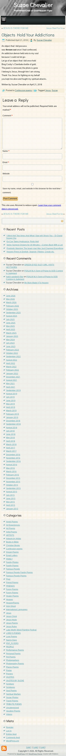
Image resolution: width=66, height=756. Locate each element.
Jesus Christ (11, 616)
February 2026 (12, 306)
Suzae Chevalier (33, 4)
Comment (8, 115)
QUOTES (10, 677)
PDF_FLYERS (12, 643)
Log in (9, 731)
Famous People (13, 569)
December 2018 (13, 421)
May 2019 (10, 404)
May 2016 (10, 468)
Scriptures (10, 687)
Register (9, 727)
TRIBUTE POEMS (14, 704)
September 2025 (13, 312)
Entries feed (11, 734)
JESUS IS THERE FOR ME (16, 28)
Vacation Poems (13, 711)
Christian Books (13, 545)
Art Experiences (13, 525)
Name (6, 151)
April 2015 (10, 505)
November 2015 (13, 481)
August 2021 (11, 380)
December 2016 (13, 454)
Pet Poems (11, 657)
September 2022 (13, 356)
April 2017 (10, 448)
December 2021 (13, 377)
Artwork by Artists (13, 538)
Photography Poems (15, 663)
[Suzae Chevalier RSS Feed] (4, 748)
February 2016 (12, 475)
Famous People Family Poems (19, 572)
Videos (9, 714)
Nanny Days (11, 640)
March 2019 (11, 410)
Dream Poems (12, 552)
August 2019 (11, 393)
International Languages (16, 609)
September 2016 (13, 461)
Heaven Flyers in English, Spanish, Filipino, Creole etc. (30, 251)
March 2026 (11, 302)
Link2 (35, 747)
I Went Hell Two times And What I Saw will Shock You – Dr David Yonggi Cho (34, 237)
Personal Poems (13, 653)
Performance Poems (15, 650)
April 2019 (10, 407)
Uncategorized (12, 707)
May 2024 (10, 339)
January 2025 (12, 336)
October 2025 (12, 309)
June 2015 (10, 498)
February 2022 (12, 370)
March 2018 (11, 444)
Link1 (28, 747)
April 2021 (10, 387)
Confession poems (23, 90)
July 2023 (10, 343)
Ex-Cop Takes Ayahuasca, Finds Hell (23, 241)
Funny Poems (12, 589)
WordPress (21, 754)
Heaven (9, 599)
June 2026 (10, 296)
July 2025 (10, 319)
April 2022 (10, 363)
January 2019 (12, 417)
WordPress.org (12, 741)
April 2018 (10, 441)
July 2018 (10, 431)
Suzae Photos (12, 697)
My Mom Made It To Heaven (36, 282)
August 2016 (11, 464)
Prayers (9, 674)
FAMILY (9, 559)
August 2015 (11, 491)
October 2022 (12, 353)
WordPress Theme (35, 754)
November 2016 (13, 458)
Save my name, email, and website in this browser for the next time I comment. (32, 190)
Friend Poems (12, 582)
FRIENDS (10, 586)
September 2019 (13, 390)
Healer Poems (12, 596)
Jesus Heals (11, 619)
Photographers (12, 660)
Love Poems (11, 636)
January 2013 (12, 508)
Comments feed (13, 737)
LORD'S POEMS (13, 633)
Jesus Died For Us (54, 28)
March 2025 (11, 333)
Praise (9, 670)
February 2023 (12, 350)
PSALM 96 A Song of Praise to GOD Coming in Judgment (34, 272)
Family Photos (12, 562)
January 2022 (12, 373)
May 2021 (10, 383)
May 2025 (10, 326)
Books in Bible (12, 542)
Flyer (8, 579)
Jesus (48, 90)
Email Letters (11, 555)
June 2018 (10, 434)
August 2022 (11, 360)
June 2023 (10, 346)
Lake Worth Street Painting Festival (21, 630)
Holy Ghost (11, 606)
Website (6, 173)
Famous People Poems (16, 576)
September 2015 (13, 488)
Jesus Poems (12, 623)
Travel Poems (12, 701)
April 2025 (10, 329)
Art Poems (10, 528)
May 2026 (10, 299)
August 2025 (11, 316)
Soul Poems (11, 690)
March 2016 (11, 471)
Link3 (42, 747)
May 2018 (10, 437)
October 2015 (12, 485)
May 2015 (10, 502)
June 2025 (10, 323)
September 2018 (13, 424)
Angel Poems (12, 522)
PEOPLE (10, 646)
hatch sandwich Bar (14, 276)
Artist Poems (11, 532)
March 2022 (11, 366)
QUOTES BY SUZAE (15, 680)
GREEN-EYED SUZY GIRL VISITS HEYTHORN (30, 266)
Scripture (10, 684)
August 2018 (11, 427)
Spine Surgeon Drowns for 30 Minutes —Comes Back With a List (35, 245)
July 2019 (10, 397)
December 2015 (13, 478)
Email (6, 162)
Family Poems (12, 565)
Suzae (55, 90)
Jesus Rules (11, 626)
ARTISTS (10, 535)
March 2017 (11, 451)
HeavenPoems (12, 603)
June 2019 (10, 400)
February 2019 (12, 414)
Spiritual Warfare (13, 694)
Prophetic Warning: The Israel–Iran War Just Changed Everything (35, 248)
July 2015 (10, 495)
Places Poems (12, 667)
